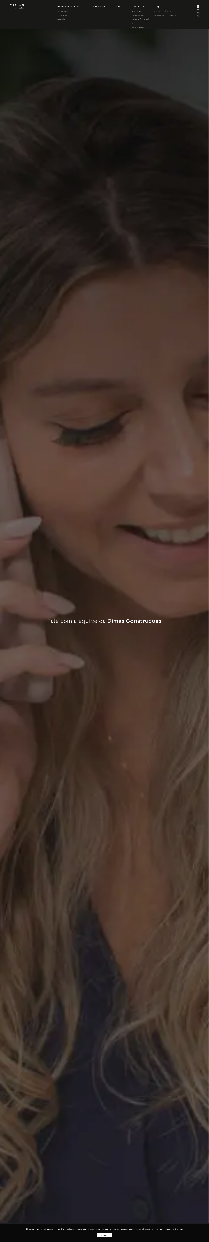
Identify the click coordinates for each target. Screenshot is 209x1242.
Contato (136, 6)
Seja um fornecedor (141, 19)
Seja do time (138, 15)
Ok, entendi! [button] (104, 1235)
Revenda (61, 19)
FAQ (134, 23)
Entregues (62, 15)
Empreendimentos (68, 6)
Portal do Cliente (162, 11)
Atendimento (138, 11)
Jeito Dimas (98, 6)
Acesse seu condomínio (165, 15)
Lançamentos (63, 11)
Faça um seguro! (140, 27)
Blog (118, 6)
